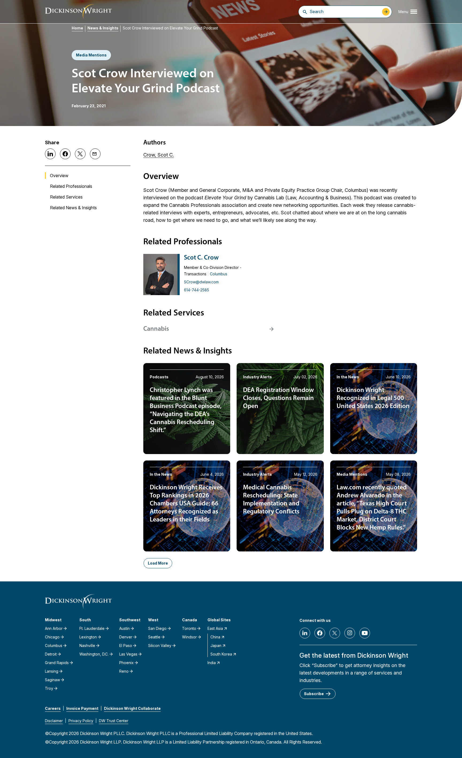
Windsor (189, 637)
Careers (53, 708)
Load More (158, 563)
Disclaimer (54, 720)
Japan (215, 645)
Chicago (52, 637)
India (211, 662)
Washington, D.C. (94, 654)
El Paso (125, 645)
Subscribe (314, 693)
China (215, 637)
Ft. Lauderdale (92, 628)
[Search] (305, 12)
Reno (124, 671)
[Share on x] (80, 153)
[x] (334, 633)
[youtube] (364, 633)
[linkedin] (304, 633)
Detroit (51, 654)
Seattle (154, 637)
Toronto (189, 628)
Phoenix (126, 662)
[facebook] (319, 633)
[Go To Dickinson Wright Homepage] (78, 11)
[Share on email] (95, 153)
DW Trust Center (113, 720)
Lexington (88, 637)
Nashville (87, 645)
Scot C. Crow (201, 258)
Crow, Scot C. (158, 155)
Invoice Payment (82, 708)
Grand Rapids (57, 662)
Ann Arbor (54, 628)
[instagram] (349, 633)
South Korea (221, 654)
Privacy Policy (80, 720)
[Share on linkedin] (50, 153)
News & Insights (102, 28)
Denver (125, 637)
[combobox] (344, 11)
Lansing (51, 671)
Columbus (218, 274)
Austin (124, 628)
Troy (49, 688)
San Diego (157, 628)
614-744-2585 (196, 290)
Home (77, 28)
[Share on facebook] (65, 153)
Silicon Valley (159, 645)
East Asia (215, 628)
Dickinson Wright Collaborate (132, 708)
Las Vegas (128, 654)
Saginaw (52, 679)
